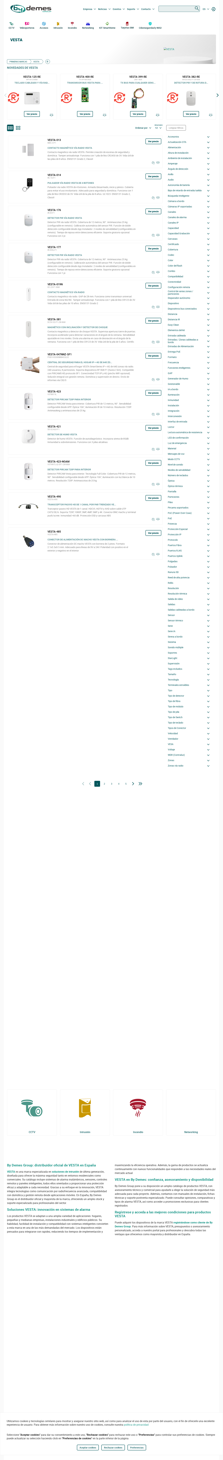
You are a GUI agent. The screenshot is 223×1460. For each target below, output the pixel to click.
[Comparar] (52, 115)
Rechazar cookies (113, 1447)
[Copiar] (152, 162)
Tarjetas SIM (127, 27)
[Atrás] (5, 95)
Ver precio (32, 114)
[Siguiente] (217, 95)
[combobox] (179, 9)
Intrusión (58, 27)
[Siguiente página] (133, 784)
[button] (189, 136)
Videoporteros (27, 27)
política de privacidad (136, 1424)
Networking (88, 27)
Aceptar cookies (88, 1447)
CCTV (12, 27)
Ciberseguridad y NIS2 (150, 27)
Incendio (72, 27)
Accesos (44, 27)
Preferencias (136, 1447)
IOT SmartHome (107, 27)
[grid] (18, 128)
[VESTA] (188, 49)
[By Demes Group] (31, 9)
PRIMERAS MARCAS (18, 61)
